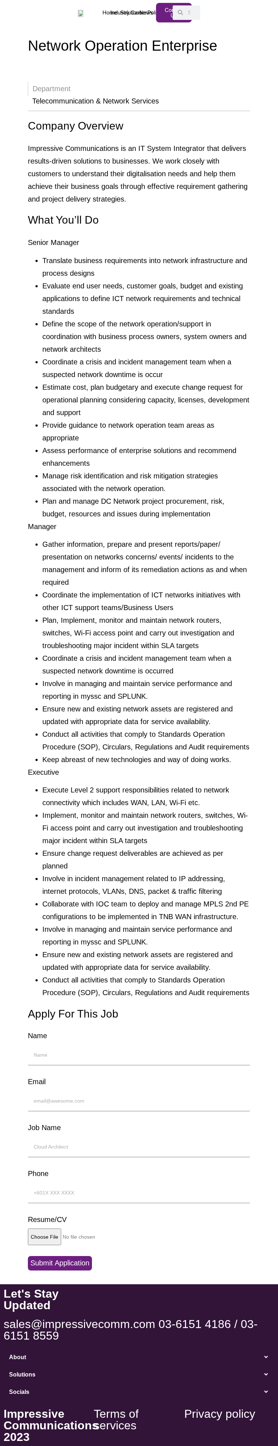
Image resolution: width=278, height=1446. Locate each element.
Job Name (44, 1128)
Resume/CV (47, 1219)
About (17, 1357)
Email (37, 1082)
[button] (139, 1357)
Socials (19, 1392)
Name (37, 1036)
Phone (38, 1173)
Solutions (22, 1374)
